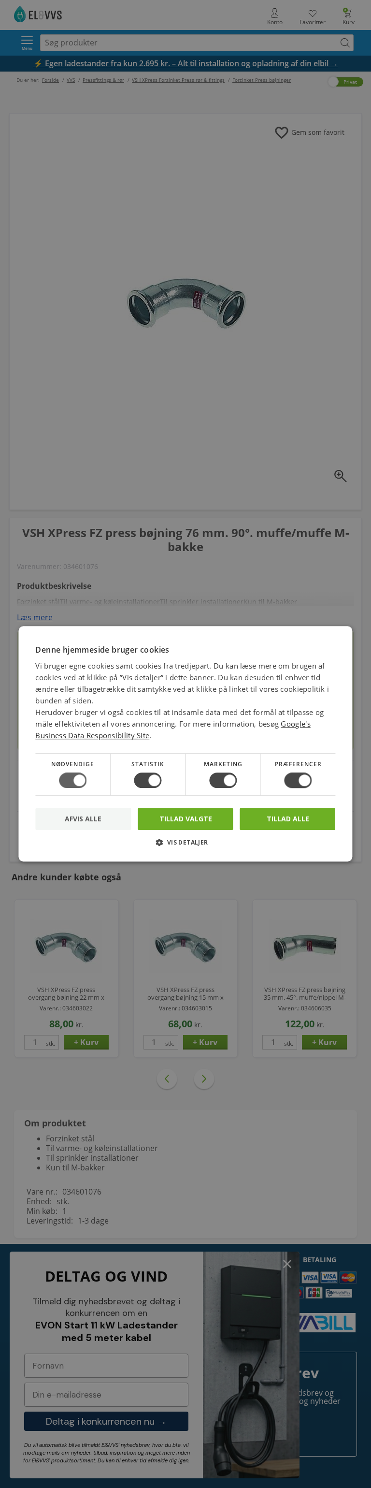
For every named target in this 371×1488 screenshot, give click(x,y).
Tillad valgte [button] (185, 818)
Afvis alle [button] (83, 819)
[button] (185, 846)
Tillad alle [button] (288, 818)
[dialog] (185, 743)
